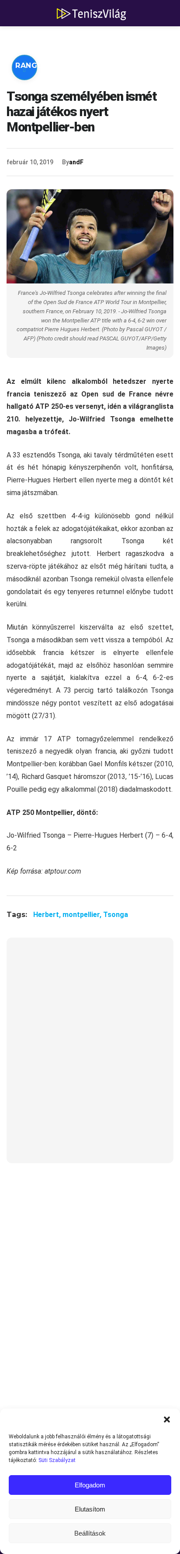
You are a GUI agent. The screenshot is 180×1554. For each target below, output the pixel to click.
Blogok (32, 92)
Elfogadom (90, 1485)
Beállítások (90, 1533)
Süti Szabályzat (57, 1460)
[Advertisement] (90, 1056)
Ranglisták (40, 65)
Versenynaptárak (121, 65)
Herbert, (47, 914)
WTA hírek (96, 39)
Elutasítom (90, 1509)
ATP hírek (35, 39)
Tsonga (115, 914)
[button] (167, 1419)
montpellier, (82, 914)
